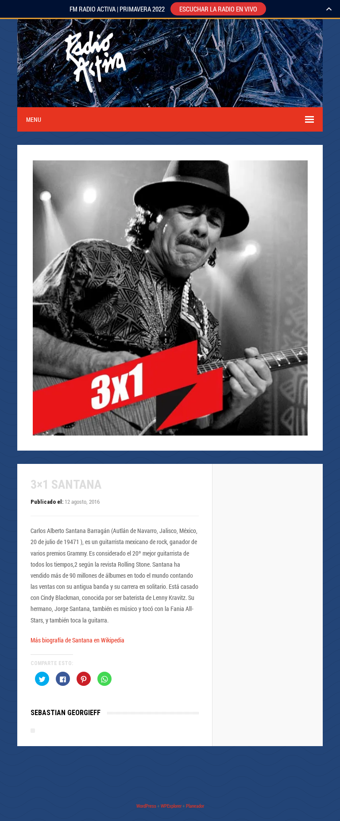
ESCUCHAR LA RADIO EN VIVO (218, 8)
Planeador (195, 805)
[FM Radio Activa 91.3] (94, 101)
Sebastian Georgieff (65, 712)
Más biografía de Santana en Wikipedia (77, 640)
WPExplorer (171, 805)
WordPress (146, 805)
